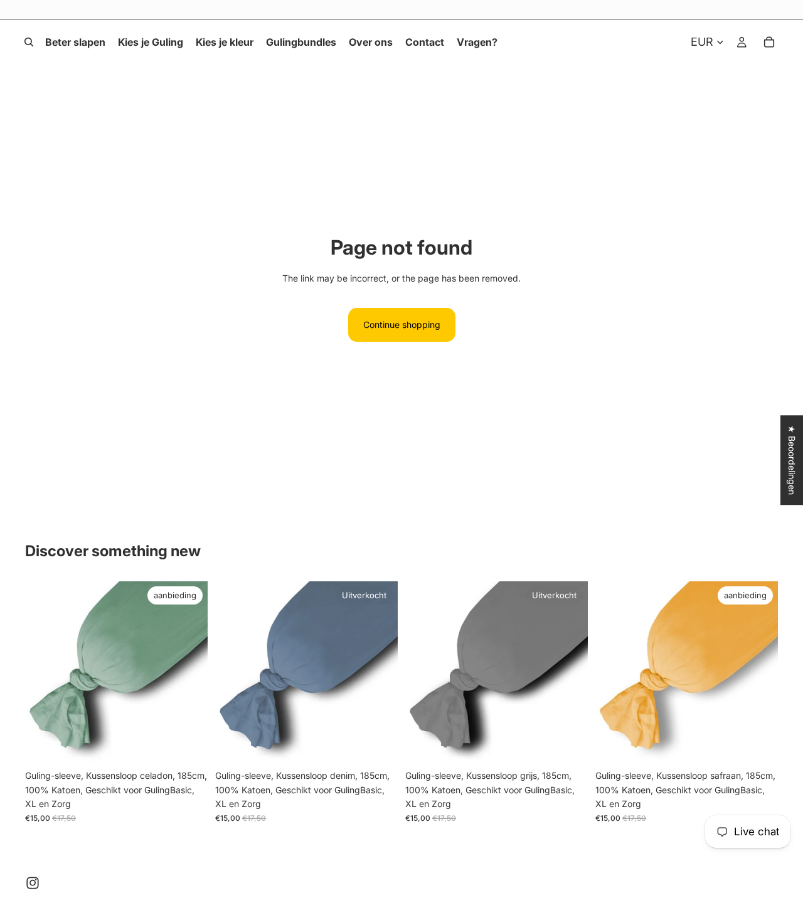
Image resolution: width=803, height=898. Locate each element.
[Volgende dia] (189, 673)
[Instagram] (32, 882)
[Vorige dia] (44, 673)
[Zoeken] (29, 42)
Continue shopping (401, 324)
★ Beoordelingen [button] (792, 460)
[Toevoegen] (188, 745)
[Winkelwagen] (769, 42)
